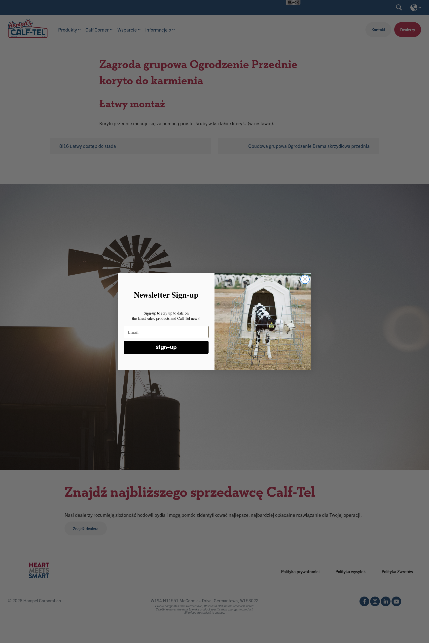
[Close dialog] (305, 279)
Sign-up (166, 347)
